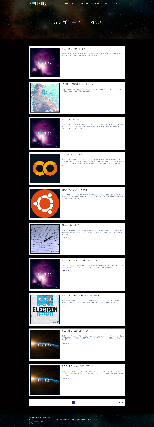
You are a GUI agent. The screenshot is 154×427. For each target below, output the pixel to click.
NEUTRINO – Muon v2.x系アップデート (79, 260)
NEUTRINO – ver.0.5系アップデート (78, 330)
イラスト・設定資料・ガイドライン (78, 83)
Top (62, 3)
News (67, 3)
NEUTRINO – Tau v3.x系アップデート (78, 48)
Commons (105, 3)
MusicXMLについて (70, 225)
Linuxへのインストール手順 (74, 189)
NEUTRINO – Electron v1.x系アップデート (81, 295)
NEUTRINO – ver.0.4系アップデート (78, 366)
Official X (114, 3)
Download (84, 3)
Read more (65, 237)
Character (74, 3)
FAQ (91, 3)
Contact (122, 3)
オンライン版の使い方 (72, 154)
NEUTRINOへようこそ (72, 119)
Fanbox (97, 3)
